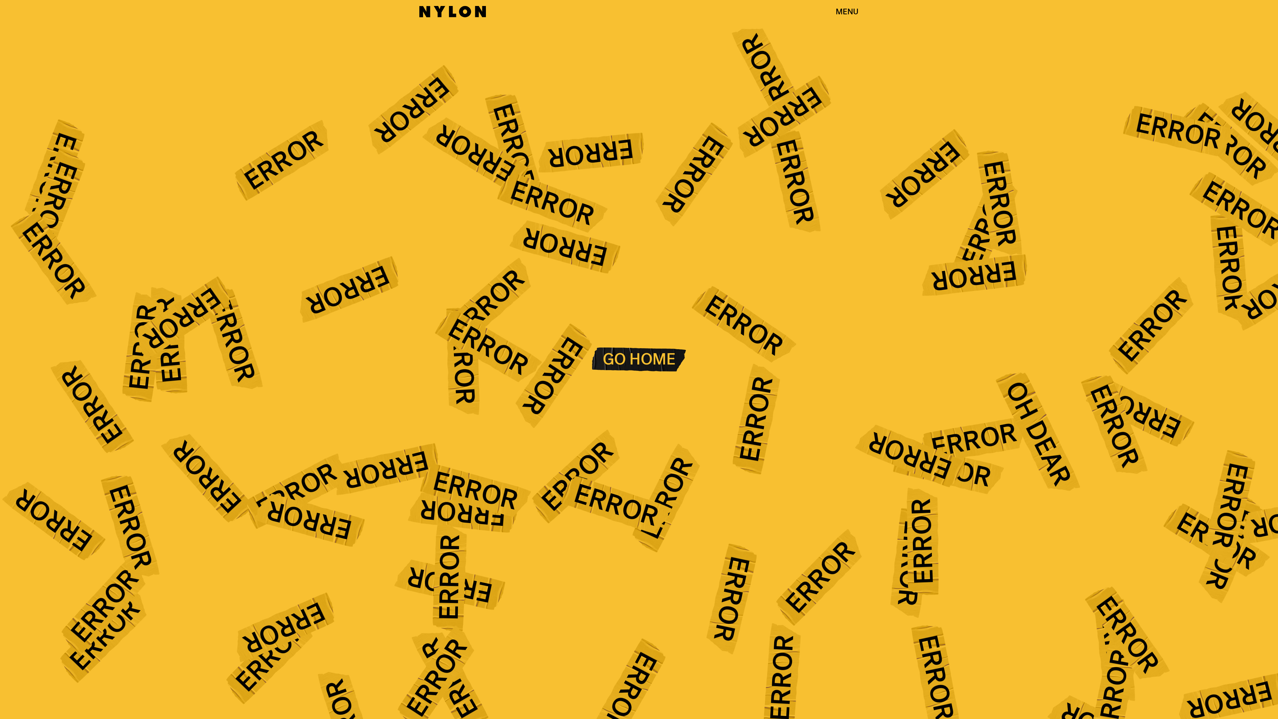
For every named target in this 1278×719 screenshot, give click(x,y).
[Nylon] (452, 11)
